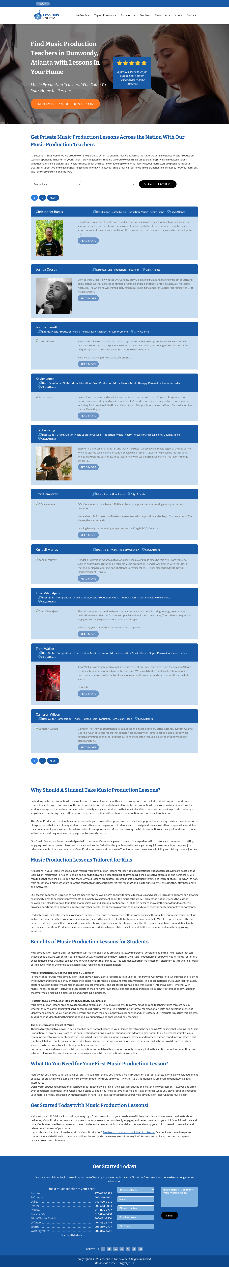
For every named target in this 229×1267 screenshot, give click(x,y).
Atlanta (180, 211)
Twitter (109, 1249)
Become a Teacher (106, 1263)
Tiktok (134, 1249)
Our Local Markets (71, 1235)
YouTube (122, 1249)
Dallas (34, 1201)
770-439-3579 (103, 1193)
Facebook (103, 1249)
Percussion (133, 269)
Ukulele (167, 434)
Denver (35, 1205)
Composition (64, 597)
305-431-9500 (103, 1218)
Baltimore (37, 1197)
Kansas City (38, 1214)
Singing (158, 434)
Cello (106, 549)
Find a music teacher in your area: (71, 1189)
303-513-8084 (103, 1205)
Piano (161, 211)
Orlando (36, 1222)
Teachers (145, 15)
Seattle (35, 1226)
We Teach (81, 15)
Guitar (114, 211)
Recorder (175, 383)
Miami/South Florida (43, 1218)
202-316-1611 (103, 1197)
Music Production (129, 211)
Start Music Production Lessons (65, 104)
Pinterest (128, 1249)
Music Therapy (97, 331)
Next (53, 197)
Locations (127, 15)
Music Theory (149, 211)
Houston (36, 1210)
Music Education (81, 383)
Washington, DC (40, 1231)
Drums (100, 269)
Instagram (140, 1249)
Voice (176, 434)
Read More (88, 240)
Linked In (115, 1249)
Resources (161, 15)
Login (42, 3)
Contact (191, 15)
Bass (44, 383)
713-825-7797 (103, 1209)
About (178, 15)
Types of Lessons (104, 15)
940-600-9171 (103, 1201)
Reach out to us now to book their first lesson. (129, 1132)
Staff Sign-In (126, 1263)
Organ (132, 597)
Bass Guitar (103, 211)
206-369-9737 (103, 1226)
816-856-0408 (103, 1214)
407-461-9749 (103, 1222)
